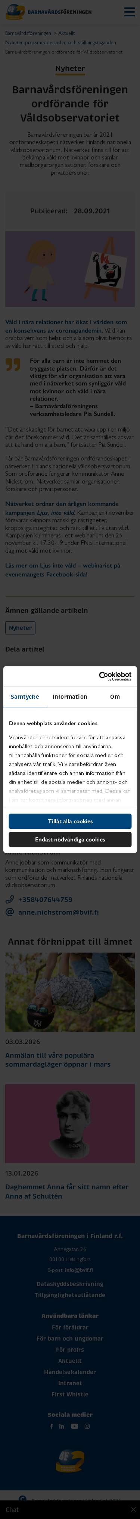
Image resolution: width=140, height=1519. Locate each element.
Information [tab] (70, 696)
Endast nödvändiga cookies (70, 839)
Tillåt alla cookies (70, 821)
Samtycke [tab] (25, 696)
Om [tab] (114, 696)
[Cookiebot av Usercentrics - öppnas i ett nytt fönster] (99, 676)
